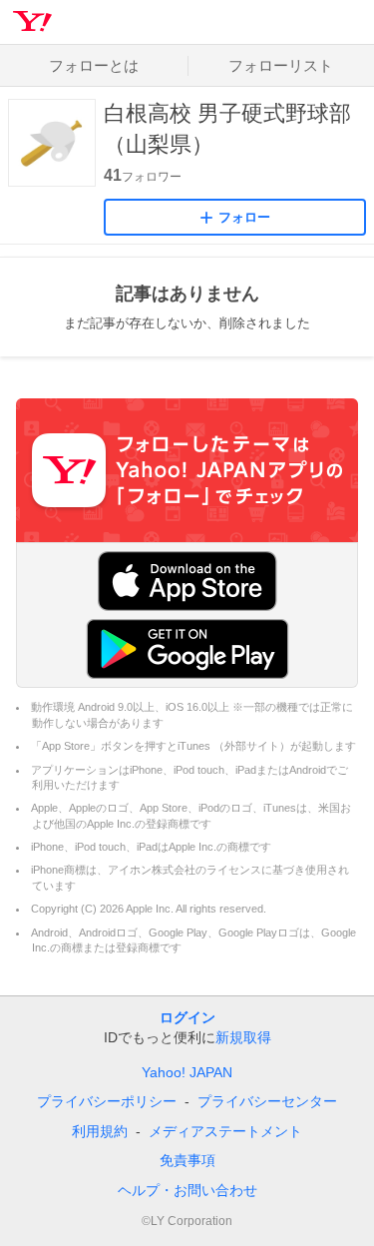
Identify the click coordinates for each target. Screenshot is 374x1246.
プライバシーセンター (267, 1101)
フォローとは (94, 65)
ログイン (187, 1017)
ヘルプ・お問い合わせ (187, 1190)
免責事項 (187, 1160)
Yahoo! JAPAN (187, 1072)
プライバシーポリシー (107, 1101)
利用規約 (100, 1131)
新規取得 (243, 1037)
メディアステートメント (225, 1131)
